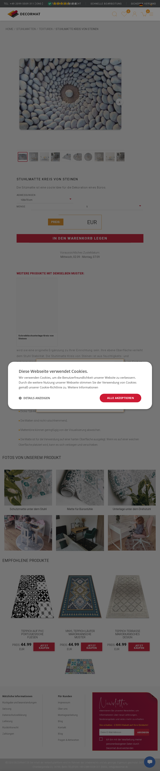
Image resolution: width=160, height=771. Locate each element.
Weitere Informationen (83, 387)
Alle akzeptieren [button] (120, 398)
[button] (34, 398)
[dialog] (80, 385)
